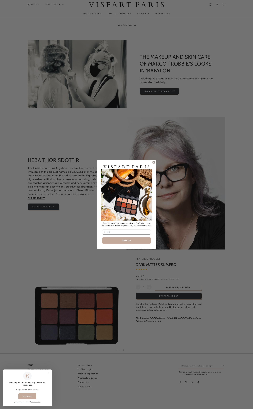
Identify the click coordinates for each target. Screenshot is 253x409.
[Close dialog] (153, 162)
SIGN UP (126, 240)
